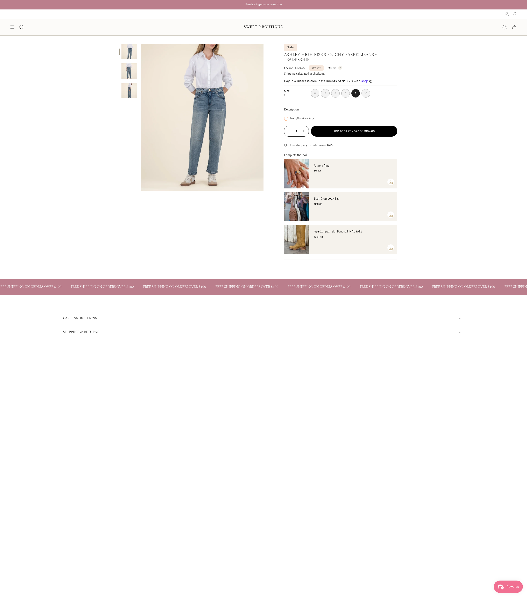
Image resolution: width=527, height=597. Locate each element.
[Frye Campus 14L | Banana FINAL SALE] (296, 239)
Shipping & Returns (81, 332)
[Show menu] (12, 27)
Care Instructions (80, 318)
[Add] (390, 182)
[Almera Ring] (296, 173)
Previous (141, 117)
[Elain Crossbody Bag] (296, 206)
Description (291, 109)
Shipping (290, 73)
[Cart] (514, 27)
